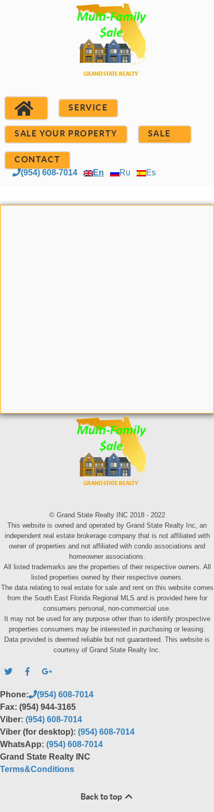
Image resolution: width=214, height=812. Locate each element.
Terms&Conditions (37, 769)
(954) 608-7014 (49, 172)
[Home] (26, 108)
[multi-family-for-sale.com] (107, 52)
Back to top (102, 796)
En (98, 172)
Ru (124, 172)
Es (151, 172)
